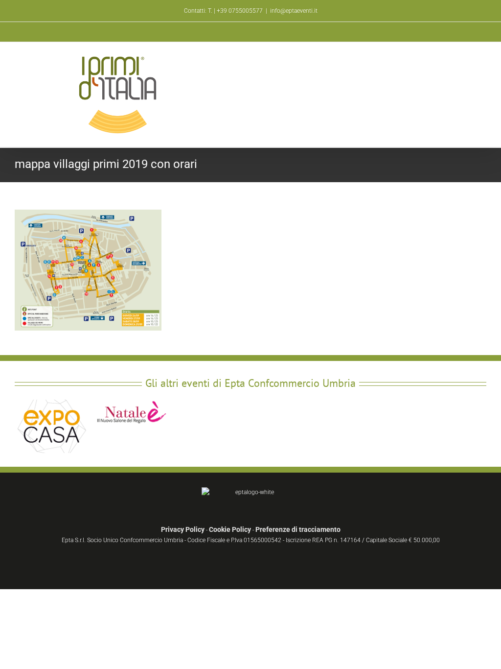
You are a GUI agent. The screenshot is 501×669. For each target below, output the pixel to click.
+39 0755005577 (240, 10)
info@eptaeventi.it (294, 10)
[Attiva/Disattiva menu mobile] (482, 59)
